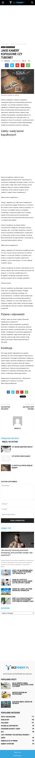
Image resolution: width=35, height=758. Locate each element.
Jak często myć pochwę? (28, 408)
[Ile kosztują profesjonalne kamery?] (6, 467)
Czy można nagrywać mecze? (22, 447)
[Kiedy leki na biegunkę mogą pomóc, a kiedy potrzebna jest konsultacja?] (6, 573)
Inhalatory (5, 720)
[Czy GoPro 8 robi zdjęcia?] (6, 458)
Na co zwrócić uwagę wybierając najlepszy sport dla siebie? (23, 684)
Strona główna (5, 44)
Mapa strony (17, 752)
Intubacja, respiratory (9, 726)
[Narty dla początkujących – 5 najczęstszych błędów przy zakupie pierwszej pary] (6, 601)
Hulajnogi (4, 723)
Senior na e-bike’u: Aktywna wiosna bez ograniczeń (22, 589)
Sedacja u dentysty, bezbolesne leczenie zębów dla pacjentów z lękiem (22, 581)
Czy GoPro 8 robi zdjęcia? (21, 456)
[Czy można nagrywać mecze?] (6, 449)
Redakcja (7, 61)
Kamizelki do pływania (9, 741)
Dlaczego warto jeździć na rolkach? (22, 702)
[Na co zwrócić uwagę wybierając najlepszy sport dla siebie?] (6, 685)
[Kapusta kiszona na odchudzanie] (6, 695)
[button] (32, 2)
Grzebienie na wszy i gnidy (10, 729)
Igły (2, 732)
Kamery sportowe (10, 47)
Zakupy (3, 47)
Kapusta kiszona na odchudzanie (19, 693)
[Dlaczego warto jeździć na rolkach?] (6, 704)
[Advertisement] (17, 23)
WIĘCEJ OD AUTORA (10, 442)
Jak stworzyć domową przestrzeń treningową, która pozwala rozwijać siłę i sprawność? (17, 552)
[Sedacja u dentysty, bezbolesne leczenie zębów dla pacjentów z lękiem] (6, 582)
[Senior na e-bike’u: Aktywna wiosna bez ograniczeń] (6, 591)
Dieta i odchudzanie (8, 717)
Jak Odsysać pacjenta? (5, 408)
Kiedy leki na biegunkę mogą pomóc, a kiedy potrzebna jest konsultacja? (22, 571)
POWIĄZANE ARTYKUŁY (10, 438)
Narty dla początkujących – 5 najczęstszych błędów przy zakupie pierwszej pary (23, 599)
